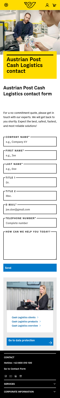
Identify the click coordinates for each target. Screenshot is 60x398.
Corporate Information (19, 391)
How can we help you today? (28, 231)
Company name (18, 137)
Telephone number (21, 218)
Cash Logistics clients (24, 317)
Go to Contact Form (15, 368)
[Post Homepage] (30, 5)
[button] (6, 5)
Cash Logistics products (25, 321)
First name (15, 150)
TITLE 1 (11, 177)
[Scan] (54, 13)
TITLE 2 (11, 191)
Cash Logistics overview (25, 325)
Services (9, 384)
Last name (14, 164)
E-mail (11, 204)
